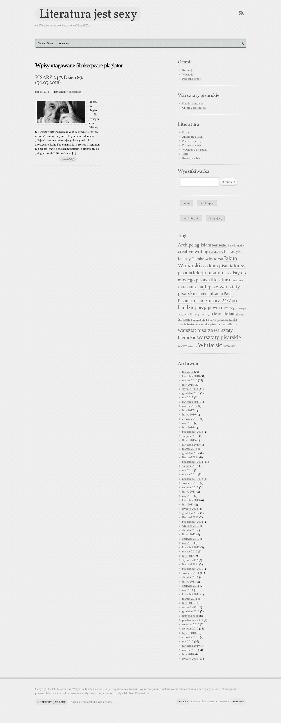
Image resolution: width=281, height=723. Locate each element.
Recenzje (187, 70)
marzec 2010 (189, 650)
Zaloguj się (215, 218)
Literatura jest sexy (88, 14)
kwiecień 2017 (191, 401)
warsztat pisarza (195, 330)
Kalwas (204, 266)
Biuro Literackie (236, 245)
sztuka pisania (217, 319)
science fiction (222, 313)
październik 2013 (192, 478)
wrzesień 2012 (190, 525)
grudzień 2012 (191, 513)
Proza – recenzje (192, 145)
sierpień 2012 (190, 530)
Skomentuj (74, 91)
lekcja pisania (208, 272)
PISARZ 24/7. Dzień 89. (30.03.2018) (59, 80)
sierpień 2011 (190, 577)
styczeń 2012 (190, 560)
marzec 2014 (189, 474)
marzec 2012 (189, 551)
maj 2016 (187, 423)
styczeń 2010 (190, 658)
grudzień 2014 (191, 453)
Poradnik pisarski (192, 103)
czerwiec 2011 (190, 585)
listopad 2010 (190, 615)
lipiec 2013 (189, 491)
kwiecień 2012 (191, 547)
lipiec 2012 (189, 534)
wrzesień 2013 (190, 483)
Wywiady (187, 74)
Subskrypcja (207, 203)
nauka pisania (210, 293)
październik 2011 (192, 568)
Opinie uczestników (194, 107)
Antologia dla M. (192, 136)
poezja (201, 307)
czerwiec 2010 (190, 637)
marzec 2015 (189, 448)
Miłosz (193, 287)
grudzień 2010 (191, 611)
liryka (227, 273)
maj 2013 (187, 496)
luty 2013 (188, 504)
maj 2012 (187, 543)
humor (218, 259)
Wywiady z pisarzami (194, 149)
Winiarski (210, 345)
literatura (220, 279)
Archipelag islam (194, 245)
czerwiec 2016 (190, 419)
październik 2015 (192, 431)
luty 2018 (188, 384)
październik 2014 (192, 461)
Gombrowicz (202, 258)
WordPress (238, 701)
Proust (228, 308)
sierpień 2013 (190, 487)
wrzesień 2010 (190, 624)
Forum (186, 203)
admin (62, 91)
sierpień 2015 (190, 436)
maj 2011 (187, 590)
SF (180, 319)
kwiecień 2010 (191, 645)
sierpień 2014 (190, 466)
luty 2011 (188, 602)
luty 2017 (188, 410)
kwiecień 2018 (191, 376)
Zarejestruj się (191, 218)
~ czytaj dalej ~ (68, 159)
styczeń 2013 (190, 508)
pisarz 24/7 (219, 300)
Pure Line (183, 701)
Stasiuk (187, 319)
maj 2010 (187, 641)
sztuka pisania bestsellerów (219, 324)
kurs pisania (221, 265)
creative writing (193, 251)
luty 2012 (188, 556)
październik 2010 (192, 620)
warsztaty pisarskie (219, 337)
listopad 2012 (190, 517)
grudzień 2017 (191, 393)
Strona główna (45, 43)
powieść (215, 307)
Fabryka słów (216, 252)
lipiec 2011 (189, 581)
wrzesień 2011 (190, 573)
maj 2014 (187, 470)
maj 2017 (187, 397)
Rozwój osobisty (192, 158)
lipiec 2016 (189, 414)
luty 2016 (188, 427)
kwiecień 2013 (191, 500)
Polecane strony (191, 78)
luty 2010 (188, 654)
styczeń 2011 (190, 607)
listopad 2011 (190, 564)
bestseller (219, 245)
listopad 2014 (190, 457)
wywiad (229, 346)
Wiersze (192, 346)
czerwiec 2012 (190, 538)
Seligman (239, 314)
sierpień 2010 (190, 628)
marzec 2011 (189, 598)
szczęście (199, 319)
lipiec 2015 (189, 440)
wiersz (182, 346)
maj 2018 (187, 371)
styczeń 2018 (190, 388)
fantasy (184, 258)
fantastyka (233, 251)
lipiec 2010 (189, 633)
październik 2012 (192, 521)
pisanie (200, 300)
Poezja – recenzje (192, 141)
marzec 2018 (189, 380)
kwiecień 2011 (191, 594)
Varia (185, 153)
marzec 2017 (189, 406)
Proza (185, 132)
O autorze (64, 43)
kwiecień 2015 (191, 444)
